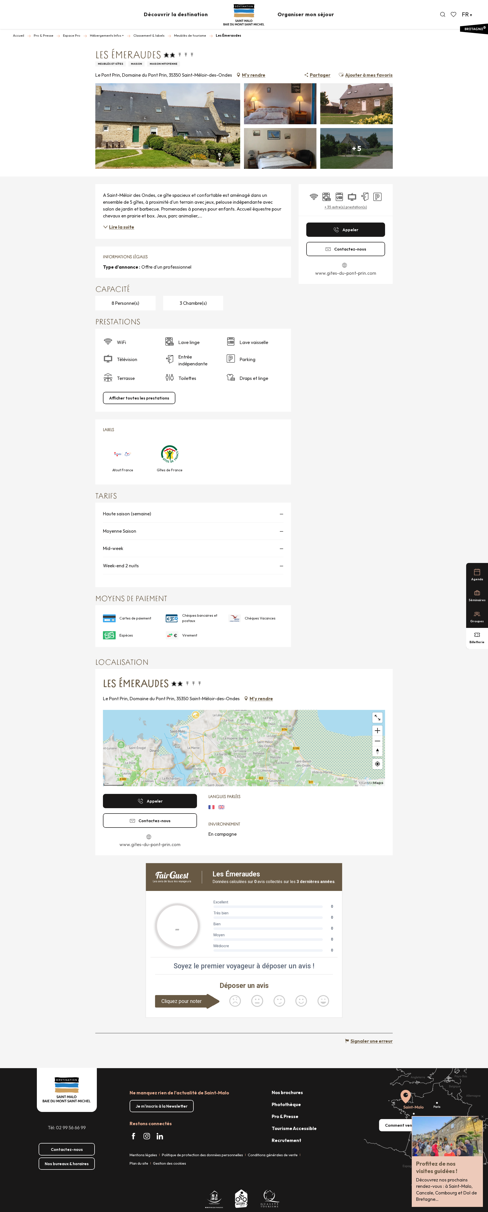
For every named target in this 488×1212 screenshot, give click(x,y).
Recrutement (286, 1140)
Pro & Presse (285, 1116)
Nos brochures (287, 1092)
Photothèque (286, 1104)
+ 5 (356, 148)
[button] (443, 14)
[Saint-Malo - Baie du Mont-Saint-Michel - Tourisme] (243, 15)
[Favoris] (454, 14)
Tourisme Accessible (294, 1128)
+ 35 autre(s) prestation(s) (346, 207)
